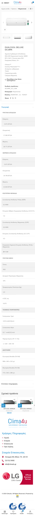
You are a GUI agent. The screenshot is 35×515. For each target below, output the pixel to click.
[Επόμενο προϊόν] (33, 9)
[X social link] (13, 98)
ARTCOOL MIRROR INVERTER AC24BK (26, 409)
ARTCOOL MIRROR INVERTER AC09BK (9, 409)
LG (20, 95)
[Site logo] (17, 3)
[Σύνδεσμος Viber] (15, 98)
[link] (17, 496)
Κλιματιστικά (22, 9)
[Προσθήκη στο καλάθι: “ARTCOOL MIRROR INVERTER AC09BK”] (3, 405)
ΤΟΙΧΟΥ (24, 95)
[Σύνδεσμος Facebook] (11, 98)
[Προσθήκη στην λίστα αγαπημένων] (14, 399)
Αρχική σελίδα (5, 9)
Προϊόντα (14, 9)
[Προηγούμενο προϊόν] (29, 9)
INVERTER (14, 95)
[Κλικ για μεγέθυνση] (5, 30)
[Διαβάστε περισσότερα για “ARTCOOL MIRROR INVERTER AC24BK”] (20, 405)
